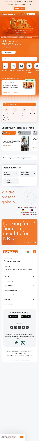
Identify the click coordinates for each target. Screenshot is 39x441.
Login (32, 14)
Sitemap (29, 355)
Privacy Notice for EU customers (16, 355)
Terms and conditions (12, 351)
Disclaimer (14, 353)
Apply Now (6, 92)
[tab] (9, 133)
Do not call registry (26, 351)
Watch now (7, 145)
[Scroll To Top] (34, 251)
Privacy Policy (23, 353)
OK (22, 437)
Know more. (13, 437)
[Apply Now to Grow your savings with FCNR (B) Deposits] (19, 36)
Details (16, 92)
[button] (19, 59)
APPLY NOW (19, 8)
